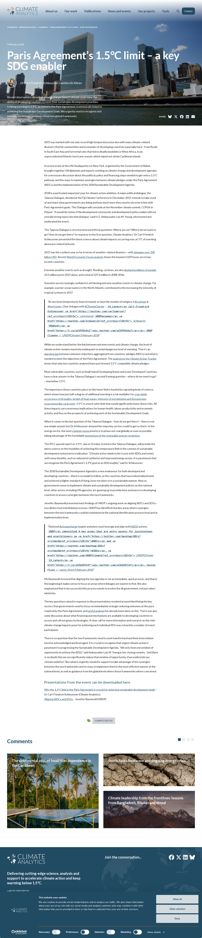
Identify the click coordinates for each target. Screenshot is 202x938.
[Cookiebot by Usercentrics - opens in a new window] (19, 932)
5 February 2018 (89, 335)
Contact (188, 11)
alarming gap (51, 354)
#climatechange (68, 526)
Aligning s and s (58, 699)
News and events (119, 11)
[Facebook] (171, 857)
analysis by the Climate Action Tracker (135, 358)
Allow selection (177, 909)
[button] (178, 11)
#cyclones (140, 301)
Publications (92, 11)
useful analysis (96, 611)
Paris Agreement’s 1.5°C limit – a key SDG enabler (73, 27)
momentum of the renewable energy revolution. (112, 435)
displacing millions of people (140, 270)
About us (51, 11)
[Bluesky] (192, 857)
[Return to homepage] (22, 11)
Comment (43, 27)
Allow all (177, 899)
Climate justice (104, 720)
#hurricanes (54, 306)
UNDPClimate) (99, 330)
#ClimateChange (94, 306)
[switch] (85, 932)
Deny (177, 918)
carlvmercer (98, 311)
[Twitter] (178, 857)
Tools (165, 11)
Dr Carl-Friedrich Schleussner (39, 83)
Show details (154, 932)
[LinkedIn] (185, 857)
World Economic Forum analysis (85, 257)
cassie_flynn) (101, 565)
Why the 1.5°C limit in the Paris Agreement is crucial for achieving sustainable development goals (99, 689)
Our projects (146, 11)
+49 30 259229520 (18, 891)
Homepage (12, 27)
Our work (70, 11)
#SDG (134, 526)
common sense (80, 431)
